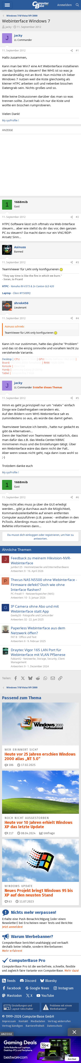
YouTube (47, 996)
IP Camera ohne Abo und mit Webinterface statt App (35, 609)
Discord (30, 981)
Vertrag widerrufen (59, 1021)
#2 (77, 217)
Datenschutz (54, 1025)
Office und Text (27, 637)
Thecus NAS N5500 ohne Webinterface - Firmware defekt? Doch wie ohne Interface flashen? (44, 584)
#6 (77, 497)
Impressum (9, 1021)
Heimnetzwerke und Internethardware (46, 567)
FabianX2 (16, 658)
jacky (8, 27)
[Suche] (77, 5)
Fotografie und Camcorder (38, 615)
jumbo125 (16, 567)
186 (11, 765)
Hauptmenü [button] (7, 5)
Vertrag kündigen (12, 1025)
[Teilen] (71, 50)
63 (10, 901)
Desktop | (8, 359)
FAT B (14, 637)
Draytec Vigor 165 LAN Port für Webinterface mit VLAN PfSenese (38, 652)
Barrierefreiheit (35, 1025)
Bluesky (51, 981)
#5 (77, 398)
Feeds (11, 981)
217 (11, 833)
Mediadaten (38, 1021)
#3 (77, 262)
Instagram (66, 988)
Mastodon (14, 996)
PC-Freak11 (17, 593)
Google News (39, 988)
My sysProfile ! (10, 120)
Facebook (14, 988)
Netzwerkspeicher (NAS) (40, 593)
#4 (77, 318)
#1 (77, 50)
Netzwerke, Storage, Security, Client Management (38, 660)
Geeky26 (16, 615)
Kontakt (23, 1021)
